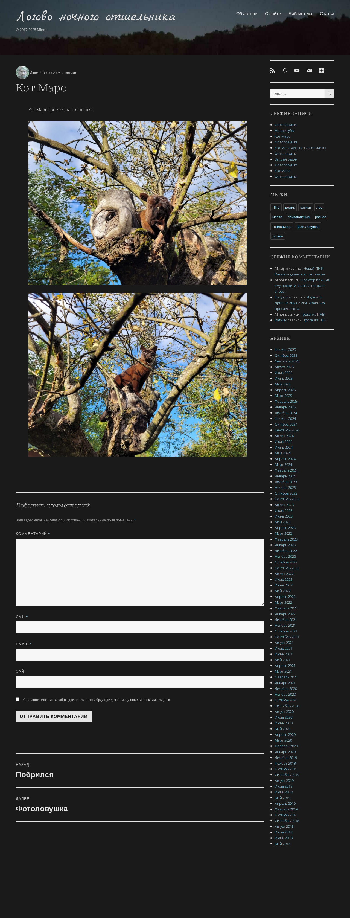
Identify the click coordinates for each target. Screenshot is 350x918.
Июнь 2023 (284, 516)
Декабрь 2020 (286, 688)
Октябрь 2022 (286, 562)
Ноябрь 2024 (285, 418)
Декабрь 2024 (286, 412)
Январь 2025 (285, 407)
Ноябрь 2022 (285, 556)
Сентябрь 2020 (287, 705)
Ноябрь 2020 (285, 694)
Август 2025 (284, 366)
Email (24, 643)
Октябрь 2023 (286, 493)
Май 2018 (282, 843)
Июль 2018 (283, 832)
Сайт (21, 671)
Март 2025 (283, 395)
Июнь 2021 (284, 654)
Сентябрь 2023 (287, 498)
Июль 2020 (283, 717)
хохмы (277, 236)
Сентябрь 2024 (287, 430)
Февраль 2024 (286, 470)
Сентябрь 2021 (287, 636)
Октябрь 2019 (286, 768)
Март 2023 (283, 533)
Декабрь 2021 (286, 619)
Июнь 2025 (284, 378)
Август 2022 (284, 573)
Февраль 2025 (286, 401)
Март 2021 (283, 671)
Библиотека (300, 13)
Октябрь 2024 (286, 424)
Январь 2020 (285, 751)
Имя (22, 616)
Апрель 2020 (285, 734)
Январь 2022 (285, 613)
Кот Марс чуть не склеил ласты (300, 147)
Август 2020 (284, 711)
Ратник (281, 320)
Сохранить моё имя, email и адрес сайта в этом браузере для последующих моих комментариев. (97, 699)
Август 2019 (284, 780)
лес (319, 207)
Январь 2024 (285, 475)
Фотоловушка (286, 124)
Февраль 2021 (286, 677)
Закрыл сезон (286, 159)
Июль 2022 (283, 579)
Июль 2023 (283, 510)
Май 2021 (282, 659)
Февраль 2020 (286, 745)
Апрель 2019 (285, 803)
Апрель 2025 (285, 389)
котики (70, 72)
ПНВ (276, 207)
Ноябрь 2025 (285, 349)
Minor (33, 72)
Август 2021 (284, 642)
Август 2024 (284, 435)
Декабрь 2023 (286, 481)
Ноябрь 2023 (285, 487)
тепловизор (281, 226)
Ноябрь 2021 (285, 625)
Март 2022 (283, 602)
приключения (299, 216)
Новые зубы (284, 130)
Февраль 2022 (286, 608)
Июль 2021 (283, 648)
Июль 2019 (283, 786)
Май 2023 (282, 521)
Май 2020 (282, 728)
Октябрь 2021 (286, 631)
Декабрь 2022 (286, 550)
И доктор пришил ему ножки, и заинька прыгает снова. (302, 285)
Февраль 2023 (286, 539)
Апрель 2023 (285, 527)
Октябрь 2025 (286, 355)
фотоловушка (308, 226)
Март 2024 (283, 464)
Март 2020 (283, 740)
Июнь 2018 (284, 837)
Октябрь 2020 (286, 700)
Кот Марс (282, 136)
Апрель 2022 (285, 596)
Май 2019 (282, 797)
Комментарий (33, 533)
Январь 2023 (285, 544)
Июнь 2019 (284, 791)
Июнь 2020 (284, 723)
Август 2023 (284, 504)
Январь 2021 (285, 682)
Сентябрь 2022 (287, 567)
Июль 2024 (283, 441)
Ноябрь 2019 (285, 763)
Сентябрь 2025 (287, 361)
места (277, 216)
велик (290, 207)
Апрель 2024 (285, 458)
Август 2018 (284, 826)
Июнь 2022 (284, 585)
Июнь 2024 (284, 447)
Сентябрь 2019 (287, 774)
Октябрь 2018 (286, 814)
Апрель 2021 (285, 665)
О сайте (273, 13)
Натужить (283, 297)
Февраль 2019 (286, 809)
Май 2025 (282, 384)
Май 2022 (282, 590)
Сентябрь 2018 (287, 820)
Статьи (327, 13)
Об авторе (246, 13)
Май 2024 (282, 453)
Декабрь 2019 (286, 757)
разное (320, 216)
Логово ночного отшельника (96, 17)
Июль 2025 (283, 372)
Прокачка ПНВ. (312, 314)
